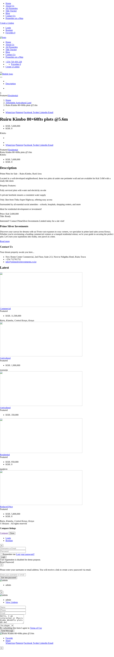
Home (8, 3)
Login (8, 28)
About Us (10, 6)
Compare (4, 533)
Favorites (10, 33)
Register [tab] (9, 540)
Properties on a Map (14, 18)
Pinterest (19, 112)
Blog (8, 13)
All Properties (12, 8)
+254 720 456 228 (14, 62)
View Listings (12, 602)
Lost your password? (25, 554)
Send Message (7, 631)
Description (11, 83)
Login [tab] (8, 538)
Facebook (28, 112)
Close (12, 533)
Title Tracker (11, 11)
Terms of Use (36, 628)
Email (50, 112)
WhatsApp (10, 112)
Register (9, 30)
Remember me (9, 554)
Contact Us (10, 16)
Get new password (8, 578)
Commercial (5, 308)
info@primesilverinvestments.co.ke (21, 262)
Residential (13, 95)
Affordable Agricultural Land (18, 103)
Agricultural (5, 358)
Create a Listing (7, 23)
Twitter (36, 112)
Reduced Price (6, 507)
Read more (5, 241)
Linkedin (44, 112)
